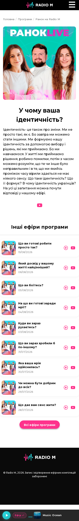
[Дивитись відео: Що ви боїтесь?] (73, 288)
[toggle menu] (72, 4)
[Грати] (6, 515)
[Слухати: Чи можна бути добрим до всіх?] (66, 387)
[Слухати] (8, 248)
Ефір (18, 515)
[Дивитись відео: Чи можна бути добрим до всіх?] (73, 387)
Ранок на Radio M (47, 19)
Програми (25, 19)
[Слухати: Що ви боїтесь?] (66, 288)
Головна (8, 19)
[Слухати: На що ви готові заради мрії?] (66, 308)
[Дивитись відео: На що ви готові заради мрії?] (73, 308)
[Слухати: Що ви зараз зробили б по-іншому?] (66, 348)
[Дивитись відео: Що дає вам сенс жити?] (73, 407)
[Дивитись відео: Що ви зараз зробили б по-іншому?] (73, 348)
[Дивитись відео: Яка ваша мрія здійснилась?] (73, 368)
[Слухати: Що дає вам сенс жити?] (66, 407)
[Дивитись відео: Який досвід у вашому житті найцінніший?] (73, 268)
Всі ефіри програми (39, 425)
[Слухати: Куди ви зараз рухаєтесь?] (66, 328)
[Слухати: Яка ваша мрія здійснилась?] (66, 368)
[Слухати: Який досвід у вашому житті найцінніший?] (66, 268)
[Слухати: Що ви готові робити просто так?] (66, 248)
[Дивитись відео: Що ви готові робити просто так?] (73, 248)
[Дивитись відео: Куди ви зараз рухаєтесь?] (73, 328)
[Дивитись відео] (39, 205)
